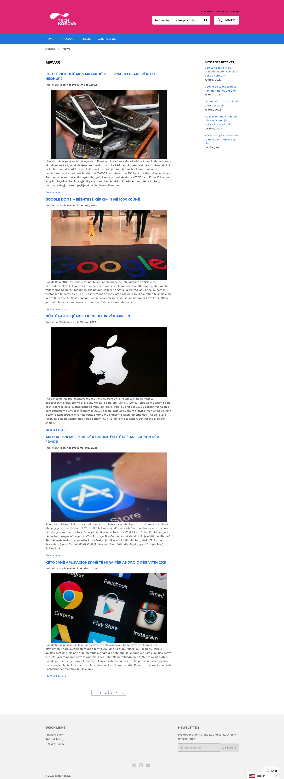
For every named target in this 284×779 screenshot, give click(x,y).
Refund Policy (54, 739)
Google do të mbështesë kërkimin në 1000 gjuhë (92, 199)
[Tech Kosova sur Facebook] (134, 765)
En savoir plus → (56, 192)
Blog (87, 39)
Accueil (50, 48)
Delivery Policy (54, 743)
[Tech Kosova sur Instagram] (141, 765)
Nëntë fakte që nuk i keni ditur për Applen (87, 316)
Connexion (207, 11)
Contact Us (107, 39)
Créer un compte (229, 11)
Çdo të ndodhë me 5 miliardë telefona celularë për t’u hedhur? (221, 71)
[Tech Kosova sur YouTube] (148, 765)
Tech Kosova (63, 775)
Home (49, 39)
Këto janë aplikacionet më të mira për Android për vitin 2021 (105, 562)
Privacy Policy (54, 734)
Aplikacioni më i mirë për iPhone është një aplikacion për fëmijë (221, 120)
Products (69, 39)
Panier (229, 20)
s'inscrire (229, 747)
